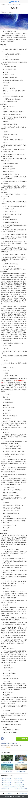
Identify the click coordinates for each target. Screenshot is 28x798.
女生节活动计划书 (8, 793)
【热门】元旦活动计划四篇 (21, 788)
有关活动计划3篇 (18, 778)
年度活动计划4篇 (5, 788)
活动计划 (19, 4)
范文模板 (12, 4)
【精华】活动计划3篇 (6, 778)
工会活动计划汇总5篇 (19, 780)
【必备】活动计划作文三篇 (7, 786)
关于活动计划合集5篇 (19, 786)
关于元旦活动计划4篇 (19, 784)
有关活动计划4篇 (18, 782)
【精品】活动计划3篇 (6, 784)
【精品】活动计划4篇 (6, 782)
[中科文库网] (14, 2)
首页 (8, 4)
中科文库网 (12, 796)
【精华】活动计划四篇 (6, 780)
